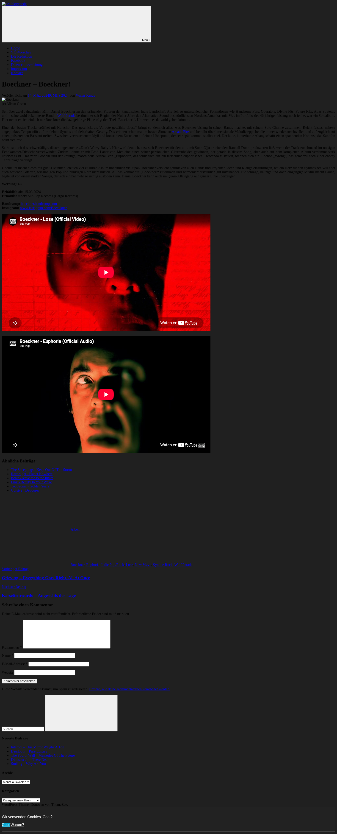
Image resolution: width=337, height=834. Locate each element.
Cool (6, 825)
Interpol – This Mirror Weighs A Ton (37, 747)
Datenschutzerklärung (27, 65)
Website (7, 672)
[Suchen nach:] (23, 729)
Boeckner (77, 565)
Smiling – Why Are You (28, 764)
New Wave (143, 565)
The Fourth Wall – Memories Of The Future (43, 755)
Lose (129, 565)
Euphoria (92, 565)
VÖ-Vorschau (21, 52)
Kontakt (17, 73)
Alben (75, 529)
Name (7, 655)
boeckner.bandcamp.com (39, 204)
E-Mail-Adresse (15, 664)
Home (15, 48)
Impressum (19, 69)
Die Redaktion (21, 56)
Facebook (18, 60)
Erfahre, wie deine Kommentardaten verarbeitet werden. (129, 689)
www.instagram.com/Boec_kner (43, 208)
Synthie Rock (163, 565)
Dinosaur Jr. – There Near (30, 759)
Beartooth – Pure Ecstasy (29, 751)
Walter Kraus (85, 95)
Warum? (17, 825)
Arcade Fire (180, 132)
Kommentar (12, 647)
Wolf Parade (66, 116)
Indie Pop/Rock (112, 565)
